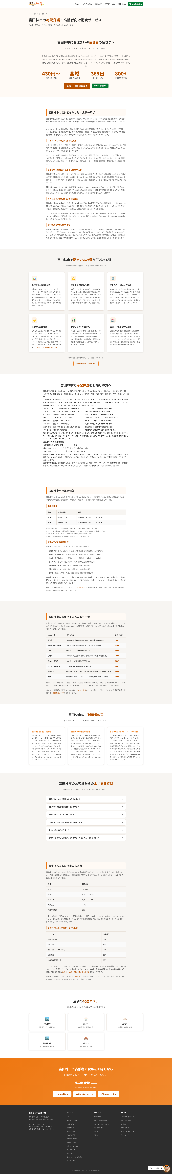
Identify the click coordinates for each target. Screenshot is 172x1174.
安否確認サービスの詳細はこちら (45, 347)
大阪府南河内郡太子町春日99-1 (42, 1126)
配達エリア (98, 4)
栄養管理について (57, 693)
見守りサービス (110, 4)
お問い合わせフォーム (84, 1094)
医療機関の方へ (98, 1128)
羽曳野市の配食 (72, 1139)
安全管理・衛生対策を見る (86, 363)
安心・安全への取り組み (74, 1157)
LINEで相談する (101, 86)
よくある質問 (71, 1161)
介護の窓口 (78, 976)
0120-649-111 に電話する (77, 86)
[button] (159, 1168)
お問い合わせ (122, 4)
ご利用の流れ (87, 4)
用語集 (96, 1135)
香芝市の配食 (71, 1150)
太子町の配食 (71, 1131)
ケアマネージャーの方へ (101, 1124)
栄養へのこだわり (72, 1120)
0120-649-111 (86, 1082)
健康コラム (97, 1131)
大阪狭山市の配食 (72, 1146)
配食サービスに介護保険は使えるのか (75, 972)
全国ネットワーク (126, 1120)
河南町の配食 (71, 1135)
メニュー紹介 (81, 690)
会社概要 (123, 1124)
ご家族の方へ (98, 1117)
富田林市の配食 (72, 1142)
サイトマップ (125, 1135)
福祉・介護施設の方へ (101, 1120)
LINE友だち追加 (137, 4)
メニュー (77, 4)
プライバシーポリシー (127, 1131)
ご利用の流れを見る (108, 1094)
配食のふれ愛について (127, 1117)
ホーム (31, 14)
